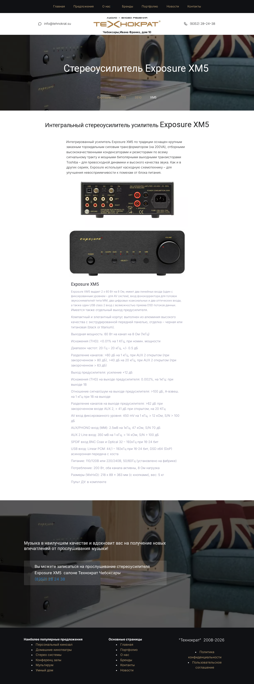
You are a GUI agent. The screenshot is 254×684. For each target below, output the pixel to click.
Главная (59, 6)
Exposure (104, 97)
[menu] (127, 6)
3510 (138, 97)
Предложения (83, 6)
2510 (122, 97)
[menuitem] (59, 6)
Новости (173, 6)
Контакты (194, 6)
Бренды (127, 6)
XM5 (153, 97)
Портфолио (150, 6)
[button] (108, 6)
